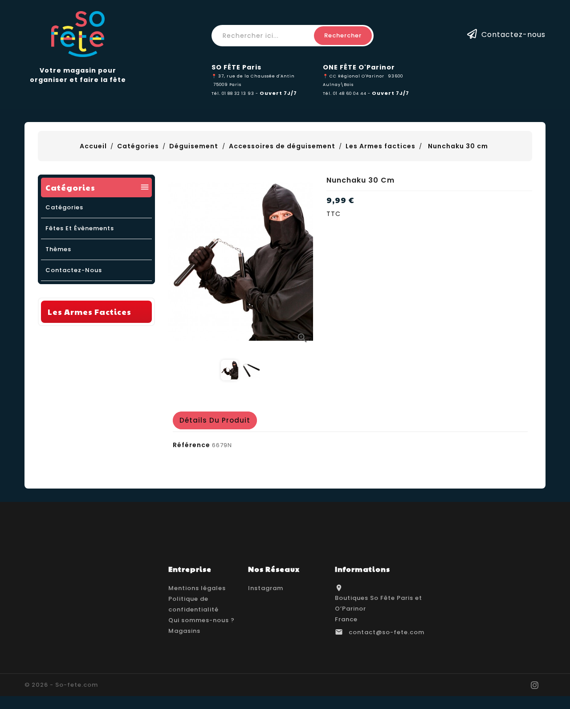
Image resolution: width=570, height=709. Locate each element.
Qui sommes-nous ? (201, 620)
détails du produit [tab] (214, 420)
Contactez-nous (513, 34)
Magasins (184, 631)
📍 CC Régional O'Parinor (353, 76)
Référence (191, 445)
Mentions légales (197, 588)
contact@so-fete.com (386, 632)
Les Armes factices (89, 311)
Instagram (265, 588)
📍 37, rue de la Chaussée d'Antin (253, 76)
